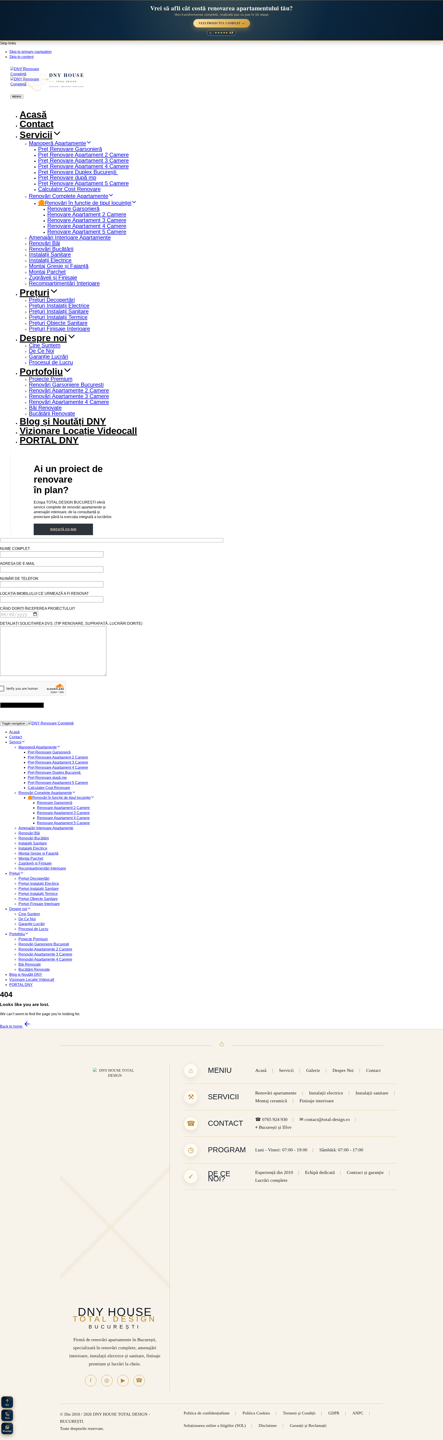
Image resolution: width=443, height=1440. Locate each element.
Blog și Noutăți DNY (63, 421)
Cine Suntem (44, 345)
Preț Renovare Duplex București (78, 172)
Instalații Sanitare (50, 254)
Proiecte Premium (50, 379)
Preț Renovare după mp (67, 177)
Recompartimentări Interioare (64, 283)
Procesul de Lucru (51, 362)
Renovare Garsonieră (73, 208)
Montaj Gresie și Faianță (58, 266)
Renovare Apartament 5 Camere (86, 232)
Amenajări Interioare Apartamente (70, 237)
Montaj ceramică (271, 1100)
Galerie (313, 1070)
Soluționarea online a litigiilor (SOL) (215, 1425)
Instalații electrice (326, 1093)
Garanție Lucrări (48, 356)
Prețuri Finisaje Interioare (59, 329)
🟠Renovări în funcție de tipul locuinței (84, 203)
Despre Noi (343, 1070)
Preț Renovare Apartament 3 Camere (83, 160)
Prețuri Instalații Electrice (59, 305)
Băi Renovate (45, 408)
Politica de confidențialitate (207, 1413)
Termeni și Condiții (299, 1413)
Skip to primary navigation (30, 52)
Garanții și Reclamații (308, 1425)
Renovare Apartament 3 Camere (86, 220)
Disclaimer (268, 1425)
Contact (37, 124)
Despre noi (43, 338)
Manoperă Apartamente (57, 143)
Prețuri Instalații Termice (58, 317)
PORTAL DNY (49, 440)
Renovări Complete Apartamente (68, 196)
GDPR (333, 1413)
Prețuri (34, 292)
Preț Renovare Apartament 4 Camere (83, 166)
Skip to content (21, 57)
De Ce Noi (41, 351)
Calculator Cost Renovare (69, 189)
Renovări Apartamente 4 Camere (69, 402)
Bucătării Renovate (52, 413)
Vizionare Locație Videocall (78, 431)
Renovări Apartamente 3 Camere (69, 396)
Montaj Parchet (47, 272)
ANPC (357, 1413)
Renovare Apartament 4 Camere (86, 226)
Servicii (36, 135)
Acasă (33, 114)
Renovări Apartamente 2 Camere (69, 390)
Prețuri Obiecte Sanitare (58, 323)
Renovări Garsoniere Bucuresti (66, 384)
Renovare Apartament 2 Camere (86, 214)
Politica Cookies (256, 1413)
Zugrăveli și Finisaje (53, 277)
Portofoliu (41, 372)
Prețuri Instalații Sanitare (59, 311)
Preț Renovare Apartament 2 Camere (83, 155)
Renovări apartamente (275, 1093)
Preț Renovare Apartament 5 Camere (83, 183)
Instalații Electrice (50, 260)
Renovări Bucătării (51, 249)
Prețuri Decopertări (52, 300)
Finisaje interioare (316, 1100)
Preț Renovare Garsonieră (70, 149)
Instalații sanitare (372, 1093)
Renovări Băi (44, 243)
